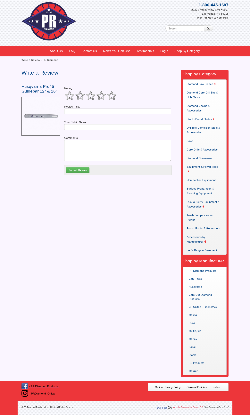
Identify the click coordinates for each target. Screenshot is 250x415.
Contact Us (89, 51)
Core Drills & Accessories (202, 149)
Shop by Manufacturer (203, 261)
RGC (192, 322)
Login (164, 51)
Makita (193, 314)
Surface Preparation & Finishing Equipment (200, 191)
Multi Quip (195, 330)
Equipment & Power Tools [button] (202, 166)
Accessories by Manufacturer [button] (196, 239)
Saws (190, 140)
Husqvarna (195, 286)
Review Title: (72, 106)
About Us (56, 51)
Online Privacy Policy (168, 387)
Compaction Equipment (201, 180)
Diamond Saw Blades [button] (200, 83)
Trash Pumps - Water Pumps (200, 217)
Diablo (192, 354)
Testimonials (145, 51)
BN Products (196, 362)
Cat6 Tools (195, 278)
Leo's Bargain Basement (202, 250)
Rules (216, 387)
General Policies (197, 387)
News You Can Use (116, 51)
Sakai (192, 346)
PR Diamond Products (202, 270)
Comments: (71, 137)
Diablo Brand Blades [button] (199, 119)
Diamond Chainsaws (199, 158)
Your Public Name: (75, 122)
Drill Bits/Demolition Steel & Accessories (203, 130)
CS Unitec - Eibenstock (203, 306)
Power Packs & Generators (203, 228)
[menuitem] (56, 51)
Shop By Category (187, 51)
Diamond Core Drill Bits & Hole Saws (202, 95)
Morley (193, 338)
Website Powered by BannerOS (188, 407)
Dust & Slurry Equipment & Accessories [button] (203, 204)
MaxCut (193, 370)
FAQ (72, 51)
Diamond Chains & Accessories (198, 108)
